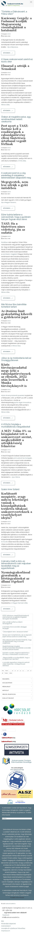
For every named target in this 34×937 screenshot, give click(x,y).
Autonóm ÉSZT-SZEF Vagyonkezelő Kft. (25, 796)
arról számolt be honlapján (22, 458)
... (25, 670)
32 (17, 670)
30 (12, 670)
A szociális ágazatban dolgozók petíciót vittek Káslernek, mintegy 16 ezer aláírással (15, 663)
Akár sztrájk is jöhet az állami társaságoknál (12, 622)
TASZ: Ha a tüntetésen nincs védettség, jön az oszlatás (13, 228)
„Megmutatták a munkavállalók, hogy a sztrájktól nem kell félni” (15, 658)
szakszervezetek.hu (10, 903)
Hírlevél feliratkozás (9, 694)
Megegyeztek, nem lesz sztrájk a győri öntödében (14, 185)
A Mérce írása (15, 346)
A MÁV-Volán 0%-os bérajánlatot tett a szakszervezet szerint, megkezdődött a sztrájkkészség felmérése (16, 438)
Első (3, 670)
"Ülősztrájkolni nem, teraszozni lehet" (15, 632)
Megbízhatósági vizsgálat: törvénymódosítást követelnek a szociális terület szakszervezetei (16, 647)
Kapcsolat (5, 690)
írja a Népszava (12, 47)
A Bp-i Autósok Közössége (17, 769)
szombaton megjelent (10, 254)
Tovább (6, 673)
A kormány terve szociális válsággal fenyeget (14, 627)
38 (2, 673)
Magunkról (5, 679)
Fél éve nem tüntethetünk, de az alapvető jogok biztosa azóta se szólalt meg (17, 635)
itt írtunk (4, 542)
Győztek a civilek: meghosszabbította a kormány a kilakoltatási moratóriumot (15, 653)
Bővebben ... (7, 53)
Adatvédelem (6, 926)
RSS (2, 921)
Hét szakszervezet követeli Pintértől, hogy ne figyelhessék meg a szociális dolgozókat (17, 641)
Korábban (4, 242)
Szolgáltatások (7, 682)
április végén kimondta (22, 402)
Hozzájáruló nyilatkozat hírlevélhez (13, 928)
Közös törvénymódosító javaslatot (13, 395)
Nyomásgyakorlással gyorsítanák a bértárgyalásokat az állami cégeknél (15, 577)
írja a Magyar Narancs (8, 202)
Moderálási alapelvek (8, 923)
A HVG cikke (22, 161)
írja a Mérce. (16, 477)
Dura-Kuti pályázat (8, 698)
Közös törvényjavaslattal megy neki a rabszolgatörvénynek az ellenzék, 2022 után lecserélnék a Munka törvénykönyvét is (16, 375)
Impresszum (5, 931)
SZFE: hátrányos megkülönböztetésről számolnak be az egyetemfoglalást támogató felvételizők (15, 617)
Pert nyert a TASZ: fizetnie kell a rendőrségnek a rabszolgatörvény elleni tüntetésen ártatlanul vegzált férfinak (14, 135)
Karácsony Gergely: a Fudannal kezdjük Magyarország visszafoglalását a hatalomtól (16, 24)
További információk (17, 897)
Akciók (9, 34)
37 (30, 670)
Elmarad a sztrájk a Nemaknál (15, 67)
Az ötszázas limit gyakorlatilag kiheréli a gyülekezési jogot (16, 314)
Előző (6, 670)
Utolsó (10, 673)
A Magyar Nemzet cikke (19, 603)
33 (20, 670)
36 (28, 670)
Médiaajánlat (6, 686)
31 (15, 670)
